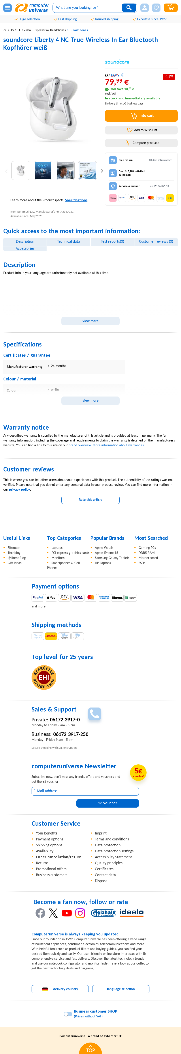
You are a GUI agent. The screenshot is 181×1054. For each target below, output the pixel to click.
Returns (42, 863)
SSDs (142, 563)
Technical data (68, 242)
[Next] (102, 170)
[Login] (144, 8)
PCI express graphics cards (70, 553)
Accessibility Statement (113, 857)
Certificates (104, 869)
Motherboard (148, 558)
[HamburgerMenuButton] (7, 8)
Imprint (101, 833)
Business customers (51, 875)
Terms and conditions (112, 839)
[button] (144, 8)
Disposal (101, 881)
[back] (6, 170)
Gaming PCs (147, 548)
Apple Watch (104, 548)
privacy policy (19, 490)
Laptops (56, 548)
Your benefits (46, 833)
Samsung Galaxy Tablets (112, 558)
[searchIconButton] (129, 8)
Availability (44, 851)
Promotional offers (51, 869)
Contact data (105, 875)
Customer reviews (156, 242)
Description (25, 242)
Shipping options (49, 845)
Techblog (14, 553)
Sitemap (13, 548)
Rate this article (90, 500)
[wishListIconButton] (156, 8)
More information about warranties (118, 445)
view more (90, 321)
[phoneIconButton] (94, 714)
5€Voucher (107, 803)
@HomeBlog (17, 558)
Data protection (108, 845)
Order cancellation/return (58, 857)
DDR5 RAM (147, 553)
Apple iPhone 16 (106, 553)
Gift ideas (14, 563)
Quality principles (109, 863)
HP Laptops (103, 563)
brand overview (80, 445)
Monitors (57, 558)
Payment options (49, 839)
